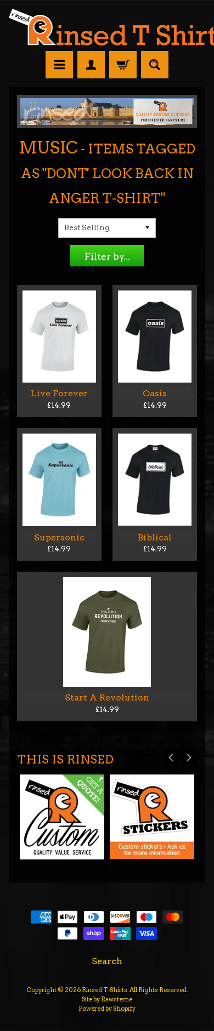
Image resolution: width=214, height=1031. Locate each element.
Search (107, 961)
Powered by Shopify (107, 1008)
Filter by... (107, 256)
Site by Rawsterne (107, 999)
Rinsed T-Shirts (104, 990)
